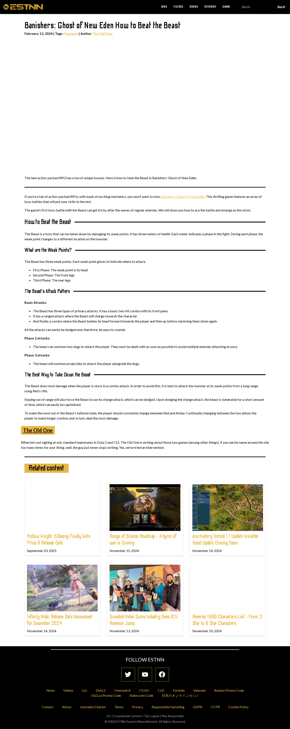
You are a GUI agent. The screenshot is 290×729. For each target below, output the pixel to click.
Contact (47, 707)
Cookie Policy (238, 707)
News (164, 6)
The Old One (102, 33)
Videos (68, 690)
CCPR (215, 707)
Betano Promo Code (229, 690)
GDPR (197, 707)
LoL (84, 690)
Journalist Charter (93, 707)
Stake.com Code (141, 695)
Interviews (210, 6)
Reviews (194, 6)
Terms (119, 707)
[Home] (23, 7)
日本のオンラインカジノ (180, 695)
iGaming (226, 6)
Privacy (137, 707)
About (66, 707)
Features (178, 6)
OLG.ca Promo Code (106, 695)
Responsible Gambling (168, 707)
